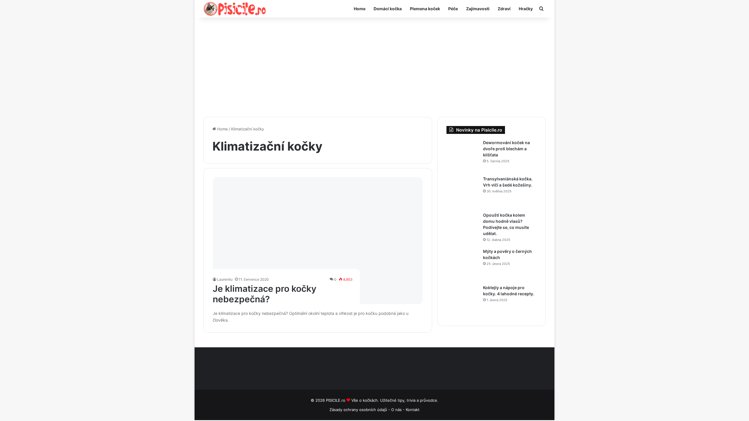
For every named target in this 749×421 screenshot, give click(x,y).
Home (359, 8)
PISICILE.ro (336, 400)
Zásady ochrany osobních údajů (358, 409)
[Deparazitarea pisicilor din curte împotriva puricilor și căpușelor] (462, 156)
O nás (397, 409)
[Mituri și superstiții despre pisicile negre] (462, 265)
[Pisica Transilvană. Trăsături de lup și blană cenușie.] (462, 192)
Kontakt (413, 409)
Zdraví (504, 8)
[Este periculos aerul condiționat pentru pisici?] (318, 240)
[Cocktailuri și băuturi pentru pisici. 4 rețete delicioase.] (462, 301)
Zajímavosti (477, 8)
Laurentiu (225, 279)
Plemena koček (425, 8)
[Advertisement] (374, 67)
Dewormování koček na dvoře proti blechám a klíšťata (506, 148)
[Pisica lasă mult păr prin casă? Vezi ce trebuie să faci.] (462, 228)
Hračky (526, 8)
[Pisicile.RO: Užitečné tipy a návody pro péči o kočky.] (234, 8)
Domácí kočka (388, 8)
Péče (453, 8)
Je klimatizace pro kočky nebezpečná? (264, 293)
